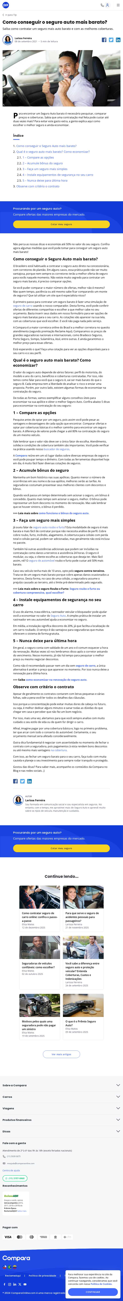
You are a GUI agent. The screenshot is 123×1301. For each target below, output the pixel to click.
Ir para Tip (11, 14)
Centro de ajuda (11, 1170)
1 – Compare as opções (38, 157)
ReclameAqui (12, 1275)
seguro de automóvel (42, 560)
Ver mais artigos (61, 1054)
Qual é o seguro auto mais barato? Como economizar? (53, 152)
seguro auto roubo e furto (49, 527)
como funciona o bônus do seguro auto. (64, 513)
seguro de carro (23, 305)
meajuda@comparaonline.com (20, 1163)
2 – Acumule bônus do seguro (43, 163)
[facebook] (104, 40)
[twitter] (111, 40)
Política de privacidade (42, 1275)
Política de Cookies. (101, 1283)
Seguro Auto (48, 113)
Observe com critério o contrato (37, 186)
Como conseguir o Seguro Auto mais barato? (46, 146)
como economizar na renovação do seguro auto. (56, 679)
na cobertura (59, 750)
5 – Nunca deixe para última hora (45, 180)
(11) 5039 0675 (13, 1156)
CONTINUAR (93, 1291)
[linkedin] (118, 40)
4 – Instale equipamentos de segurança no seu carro (58, 175)
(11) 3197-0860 (17, 1178)
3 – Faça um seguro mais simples (45, 169)
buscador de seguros (56, 449)
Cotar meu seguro (61, 224)
